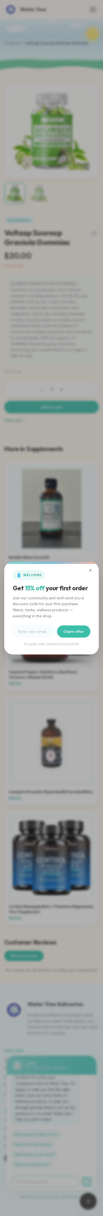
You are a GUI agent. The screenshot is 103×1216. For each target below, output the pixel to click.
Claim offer (73, 631)
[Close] (90, 570)
